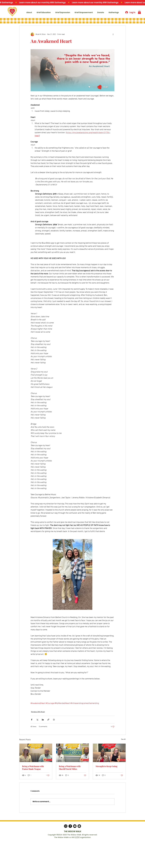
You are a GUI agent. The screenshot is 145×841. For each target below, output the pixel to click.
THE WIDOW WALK (72, 831)
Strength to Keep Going (106, 766)
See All (123, 739)
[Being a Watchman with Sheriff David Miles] (72, 753)
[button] (139, 12)
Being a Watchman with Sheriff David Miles (70, 767)
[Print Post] (54, 720)
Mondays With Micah (38, 712)
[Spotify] (79, 826)
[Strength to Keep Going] (109, 753)
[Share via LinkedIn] (43, 720)
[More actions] (113, 34)
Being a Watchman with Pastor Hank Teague (33, 767)
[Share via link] (48, 720)
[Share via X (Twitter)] (37, 720)
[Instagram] (65, 826)
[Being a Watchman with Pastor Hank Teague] (35, 753)
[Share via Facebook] (32, 720)
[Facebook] (70, 826)
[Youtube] (74, 826)
